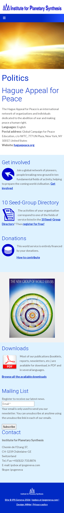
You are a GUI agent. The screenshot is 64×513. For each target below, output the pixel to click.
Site (17, 500)
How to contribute (28, 257)
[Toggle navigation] (4, 18)
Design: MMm (23, 504)
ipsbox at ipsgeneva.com (45, 500)
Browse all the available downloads (24, 376)
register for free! (33, 224)
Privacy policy (40, 504)
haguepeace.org (24, 145)
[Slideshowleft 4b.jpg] (32, 308)
